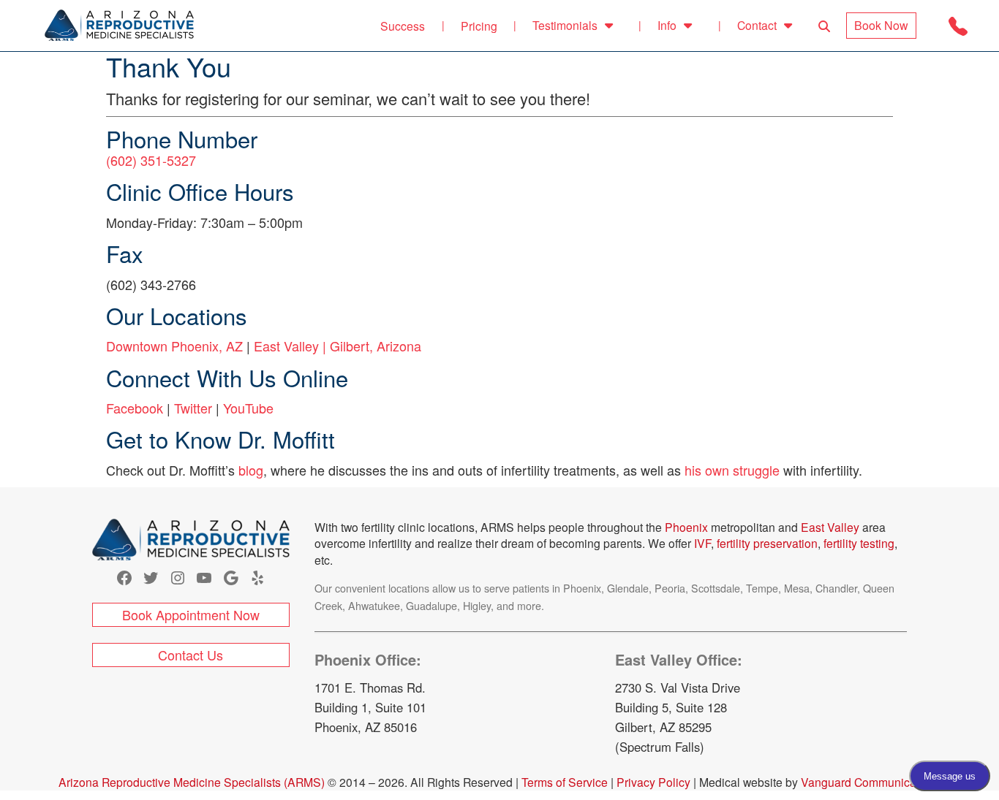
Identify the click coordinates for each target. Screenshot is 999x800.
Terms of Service (564, 782)
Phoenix (686, 527)
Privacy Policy (653, 782)
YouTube (248, 407)
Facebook (134, 407)
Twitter (193, 407)
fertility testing (857, 543)
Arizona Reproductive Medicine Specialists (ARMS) (192, 782)
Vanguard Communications (871, 782)
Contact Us (190, 654)
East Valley (830, 527)
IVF (702, 543)
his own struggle (732, 469)
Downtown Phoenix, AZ (174, 345)
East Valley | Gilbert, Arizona (337, 345)
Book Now (881, 25)
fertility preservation (767, 543)
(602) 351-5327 (151, 160)
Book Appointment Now (191, 614)
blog (250, 469)
